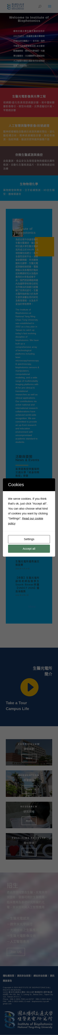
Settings (29, 539)
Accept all (29, 548)
